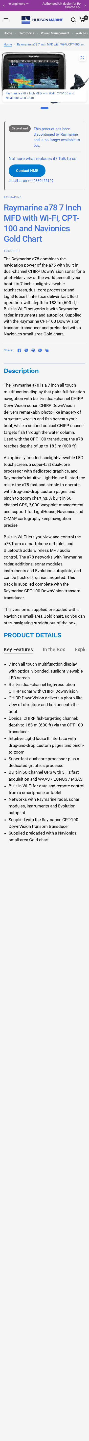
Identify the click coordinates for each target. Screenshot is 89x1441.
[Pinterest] (33, 350)
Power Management (55, 33)
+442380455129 (40, 181)
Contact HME (27, 170)
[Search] (73, 20)
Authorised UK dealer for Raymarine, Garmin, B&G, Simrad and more (45, 5)
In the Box (54, 649)
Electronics (26, 33)
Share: (8, 350)
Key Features (18, 649)
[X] (26, 350)
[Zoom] (82, 57)
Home (8, 33)
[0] (81, 20)
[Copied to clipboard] (47, 350)
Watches (82, 33)
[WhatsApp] (40, 350)
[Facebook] (19, 350)
